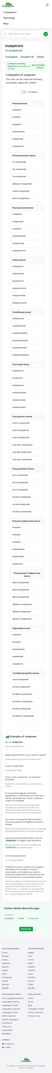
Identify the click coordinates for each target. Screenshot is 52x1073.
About (30, 1002)
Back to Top (26, 929)
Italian (21, 918)
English (5, 970)
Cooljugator (9, 918)
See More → (7, 1034)
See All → (6, 988)
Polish (30, 984)
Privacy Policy (34, 1016)
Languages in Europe (11, 1009)
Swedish (31, 977)
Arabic (5, 960)
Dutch (4, 974)
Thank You (6, 1027)
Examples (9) (27, 57)
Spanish (5, 967)
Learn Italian (7, 1030)
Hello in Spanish (9, 1016)
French (5, 981)
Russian (5, 956)
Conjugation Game (36, 1009)
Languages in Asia (10, 1012)
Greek (5, 953)
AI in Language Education (12, 998)
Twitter (8, 1047)
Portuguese (7, 977)
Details (40, 57)
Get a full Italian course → (38, 66)
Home (30, 998)
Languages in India (10, 1005)
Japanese (6, 963)
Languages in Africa (10, 1002)
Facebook (9, 1044)
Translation (32, 92)
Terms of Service (35, 1012)
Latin (30, 956)
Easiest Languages (10, 1019)
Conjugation (9, 12)
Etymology (9, 18)
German (5, 984)
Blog (5, 23)
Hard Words (7, 1023)
